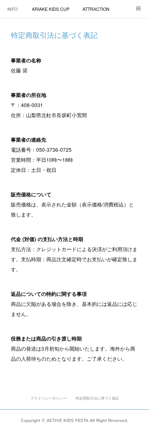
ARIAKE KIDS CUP (50, 9)
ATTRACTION (96, 9)
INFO (12, 9)
